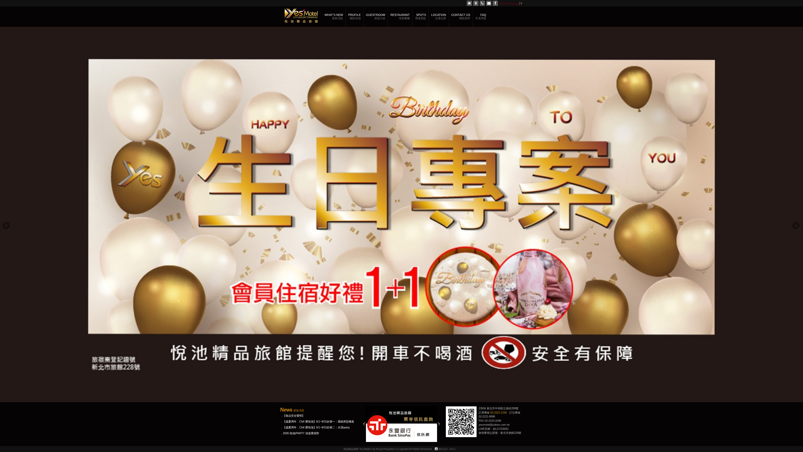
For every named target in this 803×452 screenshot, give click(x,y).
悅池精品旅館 (301, 16)
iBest (452, 449)
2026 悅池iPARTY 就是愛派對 (301, 433)
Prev (364, 424)
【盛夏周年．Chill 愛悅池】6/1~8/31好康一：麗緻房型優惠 (318, 421)
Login (436, 449)
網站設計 (443, 449)
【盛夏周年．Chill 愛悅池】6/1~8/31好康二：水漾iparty (316, 427)
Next (439, 424)
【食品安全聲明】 (294, 415)
